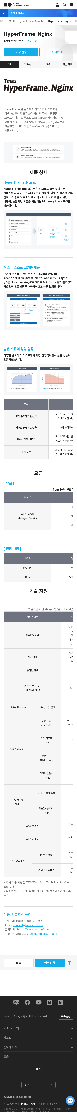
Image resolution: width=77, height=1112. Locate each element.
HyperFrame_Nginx (60, 21)
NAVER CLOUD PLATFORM (16, 4)
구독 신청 (65, 1016)
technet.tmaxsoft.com (42, 933)
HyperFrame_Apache (31, 21)
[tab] (38, 1028)
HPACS (11, 21)
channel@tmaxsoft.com (28, 925)
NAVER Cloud (18, 1097)
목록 (18, 963)
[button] (38, 1028)
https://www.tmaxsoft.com (34, 929)
